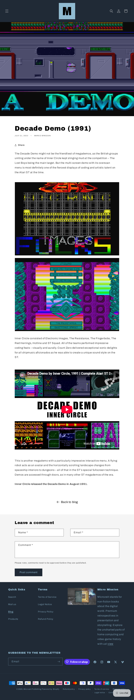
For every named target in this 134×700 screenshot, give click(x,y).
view (110, 643)
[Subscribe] (58, 661)
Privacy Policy (45, 611)
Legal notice (99, 692)
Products (13, 619)
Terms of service (101, 689)
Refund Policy (45, 619)
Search (12, 597)
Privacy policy (84, 689)
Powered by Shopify (50, 689)
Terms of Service (47, 597)
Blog (10, 611)
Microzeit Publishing (32, 689)
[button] (6, 11)
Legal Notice (45, 604)
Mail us (12, 604)
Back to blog (69, 502)
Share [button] (21, 145)
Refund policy (69, 689)
